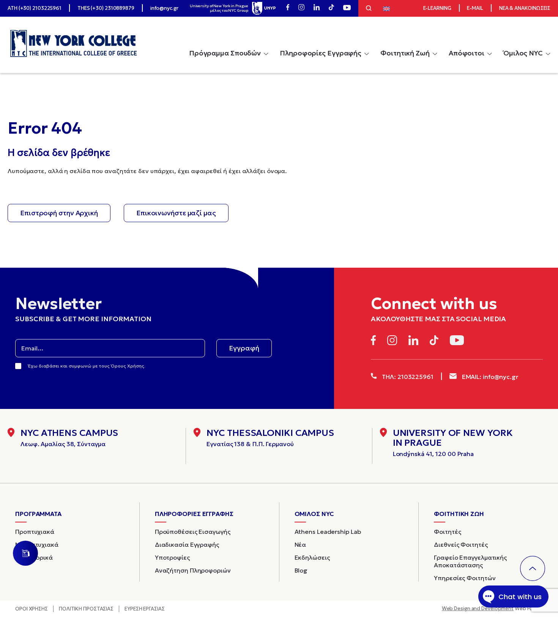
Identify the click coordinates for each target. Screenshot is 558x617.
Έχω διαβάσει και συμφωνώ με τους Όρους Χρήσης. (86, 366)
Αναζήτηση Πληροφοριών (193, 570)
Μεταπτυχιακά (36, 544)
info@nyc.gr (164, 8)
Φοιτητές (447, 531)
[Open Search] (369, 9)
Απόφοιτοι (466, 53)
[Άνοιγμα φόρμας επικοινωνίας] (25, 553)
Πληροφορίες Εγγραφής (320, 53)
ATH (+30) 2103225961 (34, 8)
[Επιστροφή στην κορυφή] (532, 568)
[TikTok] (331, 8)
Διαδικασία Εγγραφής (187, 544)
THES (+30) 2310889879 (105, 8)
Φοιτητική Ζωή (405, 53)
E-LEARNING (437, 8)
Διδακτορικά (34, 557)
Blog (301, 570)
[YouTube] (347, 8)
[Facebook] (287, 8)
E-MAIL (475, 8)
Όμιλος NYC (523, 53)
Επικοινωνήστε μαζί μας (176, 212)
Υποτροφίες (172, 557)
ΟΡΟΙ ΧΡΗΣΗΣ (31, 609)
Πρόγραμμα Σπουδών (225, 53)
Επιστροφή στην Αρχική (59, 212)
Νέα (300, 544)
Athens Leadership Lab (328, 531)
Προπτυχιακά (34, 531)
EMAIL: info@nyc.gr (489, 376)
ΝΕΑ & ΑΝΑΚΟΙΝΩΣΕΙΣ (524, 8)
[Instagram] (301, 8)
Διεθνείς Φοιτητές (460, 544)
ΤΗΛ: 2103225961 (406, 376)
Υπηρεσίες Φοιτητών (464, 578)
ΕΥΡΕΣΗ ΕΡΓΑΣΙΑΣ (145, 609)
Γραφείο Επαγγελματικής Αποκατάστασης (470, 561)
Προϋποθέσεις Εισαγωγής (192, 531)
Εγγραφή (244, 348)
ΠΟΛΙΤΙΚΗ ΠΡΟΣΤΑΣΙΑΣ (86, 609)
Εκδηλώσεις (312, 557)
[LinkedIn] (317, 8)
